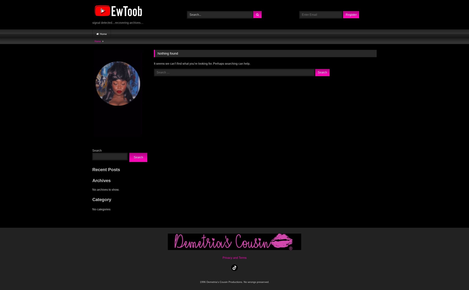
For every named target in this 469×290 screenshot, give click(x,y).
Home (103, 34)
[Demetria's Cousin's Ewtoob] (118, 12)
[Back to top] (458, 279)
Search (97, 150)
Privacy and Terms (235, 257)
